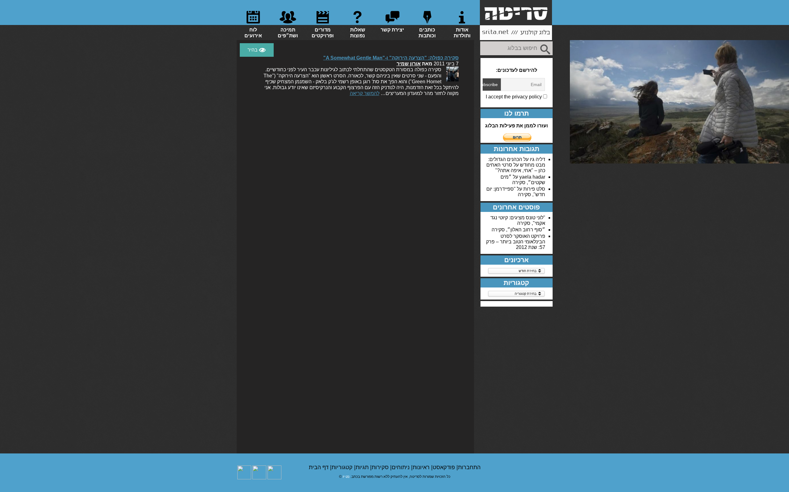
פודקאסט (444, 467)
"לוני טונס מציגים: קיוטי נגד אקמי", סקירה (517, 220)
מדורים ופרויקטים (323, 32)
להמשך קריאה (364, 93)
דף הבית (319, 467)
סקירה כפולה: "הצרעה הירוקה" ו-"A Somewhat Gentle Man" (391, 57)
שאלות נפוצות (357, 32)
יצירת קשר (392, 29)
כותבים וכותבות (427, 32)
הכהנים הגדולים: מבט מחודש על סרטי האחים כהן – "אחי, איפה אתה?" (515, 165)
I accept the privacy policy (514, 96)
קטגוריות (343, 467)
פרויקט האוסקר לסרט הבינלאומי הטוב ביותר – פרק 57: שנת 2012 (515, 242)
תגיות (363, 467)
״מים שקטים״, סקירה (523, 179)
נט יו (346, 476)
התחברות (469, 467)
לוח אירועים (253, 32)
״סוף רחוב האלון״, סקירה (518, 229)
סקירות (381, 467)
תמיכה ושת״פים (288, 32)
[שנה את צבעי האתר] (257, 50)
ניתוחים (401, 467)
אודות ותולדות (462, 32)
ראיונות (422, 467)
